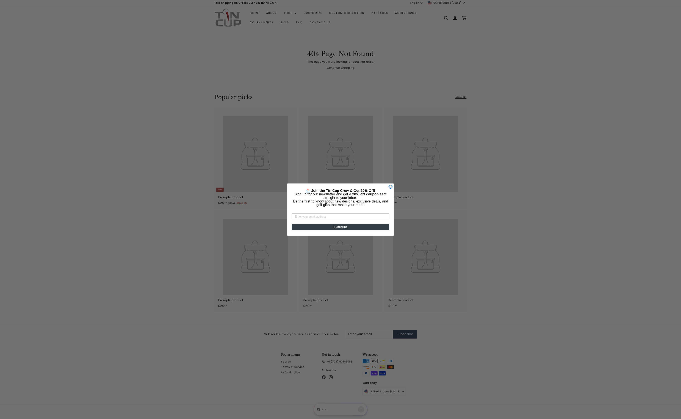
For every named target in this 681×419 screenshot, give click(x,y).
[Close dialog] (390, 186)
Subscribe (340, 226)
